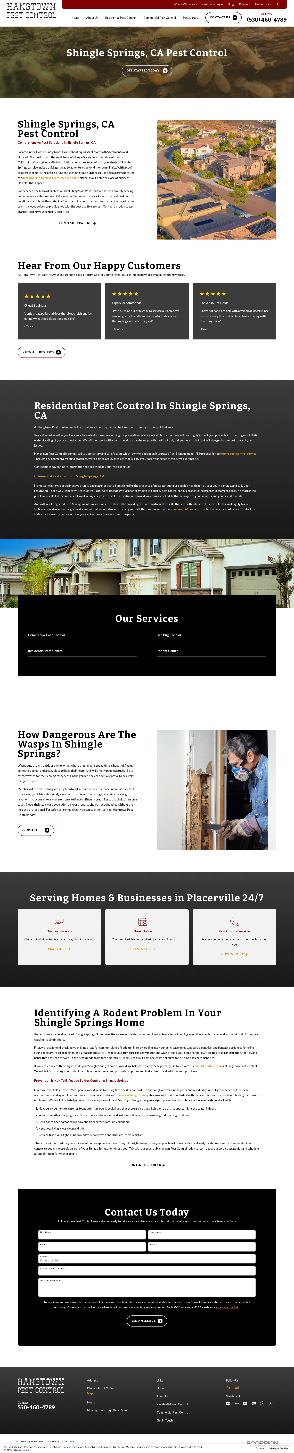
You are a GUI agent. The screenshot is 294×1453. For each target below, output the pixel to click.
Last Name (155, 1232)
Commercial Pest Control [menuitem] (159, 17)
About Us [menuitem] (92, 17)
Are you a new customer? (53, 1268)
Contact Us (220, 17)
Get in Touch (263, 4)
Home (161, 1388)
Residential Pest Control (172, 1404)
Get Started (140, 949)
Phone (43, 1244)
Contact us (32, 830)
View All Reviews (38, 352)
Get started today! (144, 70)
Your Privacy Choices (57, 1441)
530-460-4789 (36, 1407)
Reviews (244, 4)
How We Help (232, 954)
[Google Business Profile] (237, 1388)
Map (90, 1393)
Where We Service (185, 4)
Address (44, 1256)
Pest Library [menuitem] (190, 17)
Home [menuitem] (75, 17)
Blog (231, 4)
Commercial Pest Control (173, 1412)
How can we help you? (51, 1280)
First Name (45, 1232)
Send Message (144, 1321)
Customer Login (212, 4)
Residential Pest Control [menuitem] (120, 17)
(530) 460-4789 (267, 19)
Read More (57, 949)
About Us (163, 1396)
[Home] (31, 10)
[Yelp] (228, 1388)
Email (152, 1244)
